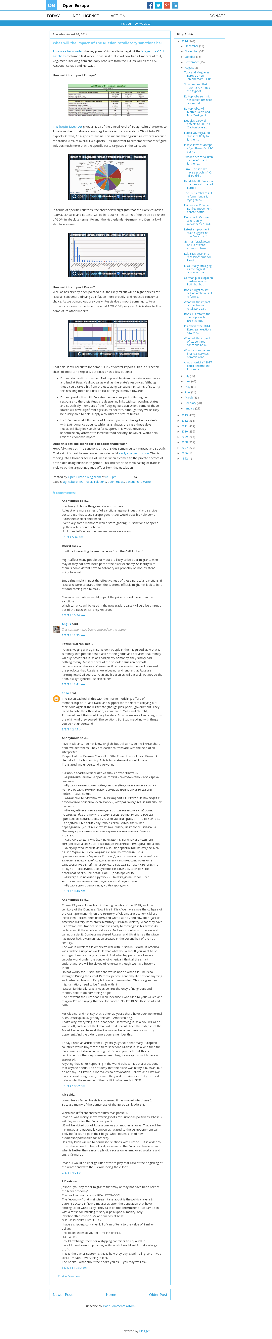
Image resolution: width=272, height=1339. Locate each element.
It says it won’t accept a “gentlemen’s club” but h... (198, 148)
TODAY (53, 15)
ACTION (118, 15)
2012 (185, 420)
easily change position (134, 453)
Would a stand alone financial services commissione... (197, 353)
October (190, 57)
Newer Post (63, 1294)
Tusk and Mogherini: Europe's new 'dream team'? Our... (198, 75)
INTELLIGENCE (85, 15)
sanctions (132, 482)
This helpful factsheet (67, 126)
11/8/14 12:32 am (74, 1268)
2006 (185, 453)
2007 (185, 448)
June (188, 381)
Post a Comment (69, 1276)
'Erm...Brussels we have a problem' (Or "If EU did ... (198, 172)
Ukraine (145, 482)
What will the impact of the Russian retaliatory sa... (197, 305)
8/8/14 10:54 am (73, 615)
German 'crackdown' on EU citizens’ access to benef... (197, 245)
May (188, 386)
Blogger (144, 1331)
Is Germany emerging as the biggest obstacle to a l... (198, 269)
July (187, 376)
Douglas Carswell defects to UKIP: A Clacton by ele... (197, 124)
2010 (185, 431)
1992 (185, 458)
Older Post (158, 1294)
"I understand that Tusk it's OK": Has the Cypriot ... (197, 87)
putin (111, 482)
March (189, 397)
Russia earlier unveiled (68, 51)
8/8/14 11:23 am (73, 635)
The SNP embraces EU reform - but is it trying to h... (198, 196)
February (191, 403)
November (192, 51)
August (190, 67)
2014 (185, 41)
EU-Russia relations (92, 482)
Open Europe (76, 5)
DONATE (217, 15)
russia (120, 482)
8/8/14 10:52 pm (73, 1086)
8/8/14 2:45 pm (72, 729)
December (192, 46)
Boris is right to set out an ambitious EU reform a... (198, 293)
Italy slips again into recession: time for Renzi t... (197, 257)
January (190, 408)
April (188, 392)
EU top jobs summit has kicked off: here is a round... (198, 99)
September (192, 62)
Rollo (65, 693)
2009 (185, 437)
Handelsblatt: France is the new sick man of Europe (198, 184)
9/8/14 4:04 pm (72, 1172)
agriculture (70, 482)
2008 (185, 442)
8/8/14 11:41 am (73, 684)
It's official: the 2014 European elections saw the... (198, 329)
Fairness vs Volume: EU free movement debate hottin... (197, 208)
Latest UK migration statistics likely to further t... (197, 136)
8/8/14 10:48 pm (73, 891)
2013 (185, 415)
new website (142, 23)
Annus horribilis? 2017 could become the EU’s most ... (198, 365)
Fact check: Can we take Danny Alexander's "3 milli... (198, 220)
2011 (185, 426)
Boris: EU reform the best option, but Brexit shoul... (197, 317)
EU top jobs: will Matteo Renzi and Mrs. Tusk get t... (197, 112)
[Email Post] (135, 477)
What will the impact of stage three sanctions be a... (197, 341)
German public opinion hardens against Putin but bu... (198, 281)
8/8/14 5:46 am (72, 537)
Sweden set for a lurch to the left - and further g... (198, 160)
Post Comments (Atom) (119, 1306)
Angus (66, 624)
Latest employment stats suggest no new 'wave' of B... (196, 232)
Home (111, 1294)
